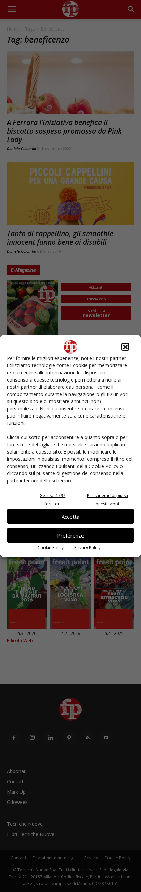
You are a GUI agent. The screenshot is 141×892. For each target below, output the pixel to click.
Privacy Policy (87, 548)
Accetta (70, 516)
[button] (125, 346)
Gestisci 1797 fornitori (52, 500)
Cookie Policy (51, 548)
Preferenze (70, 535)
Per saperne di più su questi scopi (107, 500)
